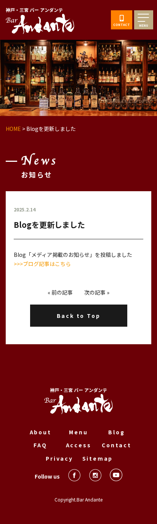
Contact (116, 445)
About (40, 432)
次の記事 (95, 292)
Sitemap (97, 458)
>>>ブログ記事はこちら (42, 264)
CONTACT (121, 25)
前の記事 (62, 292)
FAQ (40, 445)
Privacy (59, 458)
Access (78, 445)
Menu (78, 432)
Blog (116, 432)
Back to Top (79, 315)
